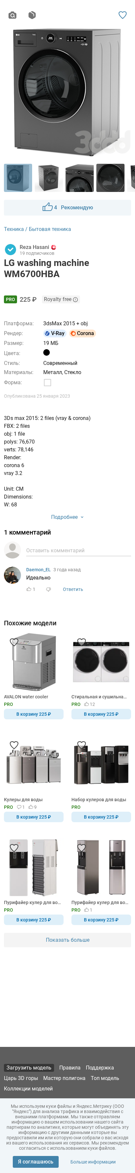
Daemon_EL (38, 569)
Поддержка (100, 1068)
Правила (70, 1068)
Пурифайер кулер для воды (32, 902)
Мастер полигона (64, 1078)
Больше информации (93, 1161)
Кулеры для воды (23, 799)
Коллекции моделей (28, 1089)
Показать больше (67, 940)
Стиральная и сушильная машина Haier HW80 (100, 696)
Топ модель (105, 1078)
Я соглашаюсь (35, 1162)
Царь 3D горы (21, 1078)
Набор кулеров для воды (98, 799)
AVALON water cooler (26, 696)
